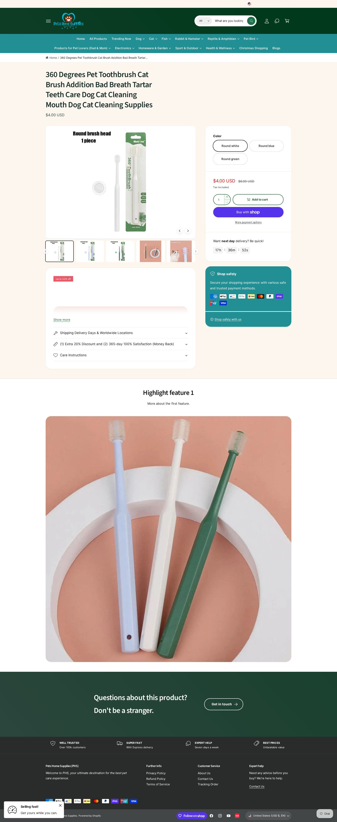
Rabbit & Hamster (187, 39)
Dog (138, 39)
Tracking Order (208, 784)
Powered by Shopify (90, 815)
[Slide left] (180, 231)
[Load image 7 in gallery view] (59, 251)
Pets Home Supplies (66, 815)
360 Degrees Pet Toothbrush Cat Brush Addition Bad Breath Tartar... (103, 57)
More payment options (248, 222)
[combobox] (235, 21)
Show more (61, 320)
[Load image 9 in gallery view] (120, 251)
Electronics (123, 48)
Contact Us (205, 779)
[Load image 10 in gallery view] (150, 251)
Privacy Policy (156, 773)
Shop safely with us (228, 319)
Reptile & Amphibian (222, 39)
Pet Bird (249, 39)
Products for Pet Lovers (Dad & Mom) (80, 48)
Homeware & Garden (153, 48)
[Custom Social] (237, 815)
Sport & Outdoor (186, 48)
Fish (165, 39)
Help (214, 3)
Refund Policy (155, 779)
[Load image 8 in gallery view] (90, 251)
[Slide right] (188, 231)
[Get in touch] (277, 21)
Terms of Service (158, 784)
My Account (233, 3)
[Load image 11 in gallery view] (181, 251)
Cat (151, 39)
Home (53, 57)
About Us (204, 773)
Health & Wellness (218, 48)
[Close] (60, 805)
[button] (48, 21)
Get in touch (222, 704)
